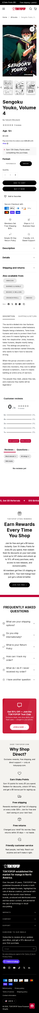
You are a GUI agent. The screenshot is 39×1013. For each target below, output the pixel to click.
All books (14, 17)
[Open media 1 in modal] (32, 29)
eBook (26, 163)
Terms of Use (29, 954)
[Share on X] (12, 304)
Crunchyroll (12, 298)
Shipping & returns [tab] (28, 316)
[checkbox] (9, 461)
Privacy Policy (7, 956)
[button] (4, 9)
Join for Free (18, 585)
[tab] (23, 449)
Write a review (25, 441)
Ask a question (13, 441)
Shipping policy (22, 992)
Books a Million (14, 292)
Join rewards (28, 2)
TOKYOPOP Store (15, 1006)
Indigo (29, 298)
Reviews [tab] (10, 449)
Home (5, 17)
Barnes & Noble (13, 286)
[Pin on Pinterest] (16, 304)
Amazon (10, 280)
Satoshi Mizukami (12, 120)
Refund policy (7, 988)
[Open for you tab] (32, 1006)
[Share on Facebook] (8, 304)
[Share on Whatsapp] (20, 304)
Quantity (6, 170)
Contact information (9, 995)
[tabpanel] (19, 473)
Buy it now (19, 189)
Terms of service (8, 992)
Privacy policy (19, 988)
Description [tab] (9, 316)
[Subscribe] (33, 948)
